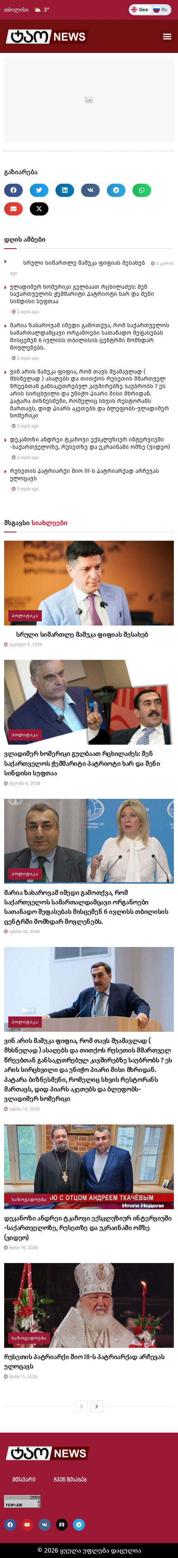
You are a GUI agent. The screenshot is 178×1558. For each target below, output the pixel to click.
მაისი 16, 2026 (23, 1247)
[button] (167, 36)
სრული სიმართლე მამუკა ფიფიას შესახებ (77, 262)
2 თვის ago (27, 311)
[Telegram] (79, 1525)
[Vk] (44, 1525)
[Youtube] (28, 1525)
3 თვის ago (27, 457)
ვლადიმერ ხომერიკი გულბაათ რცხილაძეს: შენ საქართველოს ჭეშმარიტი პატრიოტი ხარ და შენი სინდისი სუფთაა (82, 294)
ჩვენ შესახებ (70, 1480)
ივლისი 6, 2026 (24, 783)
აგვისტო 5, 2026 (25, 644)
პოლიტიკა (25, 615)
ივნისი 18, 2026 (24, 931)
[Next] (97, 1406)
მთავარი (24, 1480)
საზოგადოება (29, 1199)
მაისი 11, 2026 (22, 1376)
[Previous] (81, 1406)
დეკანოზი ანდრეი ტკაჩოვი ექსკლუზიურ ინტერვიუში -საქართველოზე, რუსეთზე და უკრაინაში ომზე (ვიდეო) (90, 443)
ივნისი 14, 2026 (24, 1108)
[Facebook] (10, 1525)
